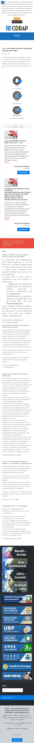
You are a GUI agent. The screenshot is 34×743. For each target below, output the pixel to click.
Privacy (17, 728)
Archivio (21, 127)
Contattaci (10, 728)
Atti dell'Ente (15, 127)
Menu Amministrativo (10, 702)
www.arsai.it (15, 294)
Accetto (17, 19)
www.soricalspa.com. (14, 303)
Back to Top (17, 740)
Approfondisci (17, 22)
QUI (19, 455)
